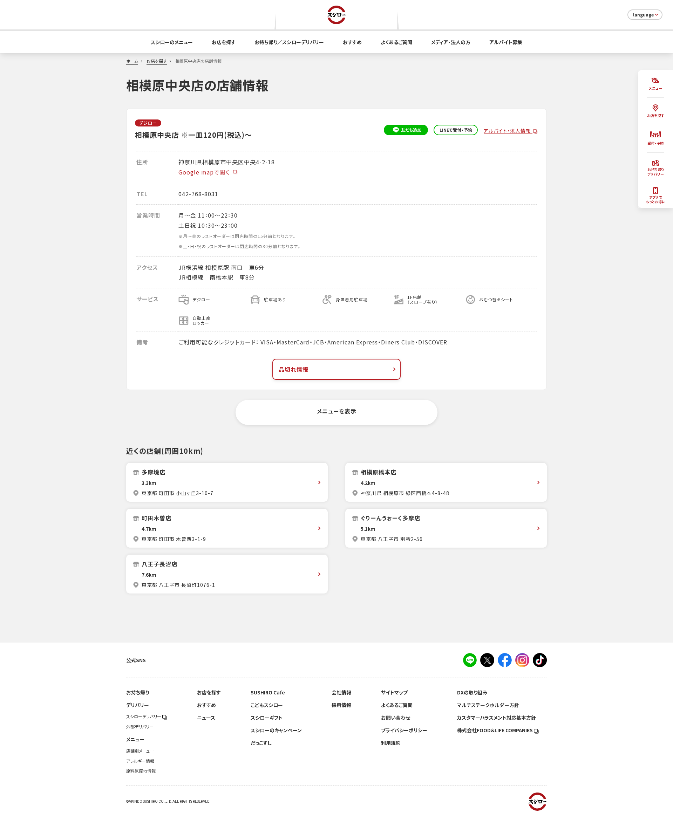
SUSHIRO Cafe (268, 692)
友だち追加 (411, 130)
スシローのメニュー (172, 42)
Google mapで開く (204, 172)
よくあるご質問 (396, 42)
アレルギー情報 (140, 761)
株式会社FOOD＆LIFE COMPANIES (495, 730)
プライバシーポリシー (404, 730)
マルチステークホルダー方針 (488, 704)
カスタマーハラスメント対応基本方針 (496, 717)
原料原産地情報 (141, 771)
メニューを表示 (336, 411)
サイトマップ (394, 692)
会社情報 (341, 692)
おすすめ (352, 42)
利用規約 (391, 742)
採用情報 (341, 704)
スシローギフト (267, 717)
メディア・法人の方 (450, 42)
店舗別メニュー (140, 751)
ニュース (206, 717)
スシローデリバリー (144, 716)
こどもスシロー (267, 704)
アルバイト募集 (505, 42)
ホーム (132, 61)
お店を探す (224, 42)
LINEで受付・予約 (456, 130)
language (643, 15)
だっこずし (261, 742)
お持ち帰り (137, 692)
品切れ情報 (293, 369)
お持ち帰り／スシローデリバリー (289, 42)
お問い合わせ (395, 717)
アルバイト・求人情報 (508, 130)
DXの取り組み (472, 692)
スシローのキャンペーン (276, 730)
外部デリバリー (140, 727)
